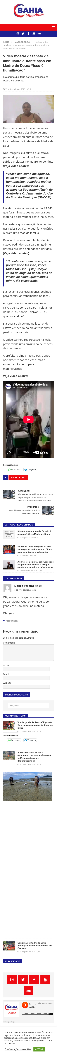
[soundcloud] (39, 34)
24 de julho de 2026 (27, 951)
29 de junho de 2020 (28, 537)
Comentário (9, 642)
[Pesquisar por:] (29, 705)
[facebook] (28, 34)
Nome (6, 665)
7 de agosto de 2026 (27, 731)
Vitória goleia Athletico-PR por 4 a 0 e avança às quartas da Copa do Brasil (35, 725)
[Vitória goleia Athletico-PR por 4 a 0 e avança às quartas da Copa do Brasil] (9, 725)
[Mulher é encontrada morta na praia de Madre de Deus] (27, 786)
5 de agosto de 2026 (27, 764)
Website (7, 682)
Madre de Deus (18, 477)
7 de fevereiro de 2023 (15, 89)
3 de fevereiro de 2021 (28, 570)
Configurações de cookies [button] (18, 1049)
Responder (12, 621)
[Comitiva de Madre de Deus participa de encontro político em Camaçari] (9, 945)
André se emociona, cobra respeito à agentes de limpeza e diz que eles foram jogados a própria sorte (35, 564)
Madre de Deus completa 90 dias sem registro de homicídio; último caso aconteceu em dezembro (34, 549)
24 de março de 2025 (28, 555)
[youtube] (33, 34)
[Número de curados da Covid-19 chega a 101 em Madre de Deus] (9, 534)
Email (6, 674)
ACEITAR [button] (39, 1049)
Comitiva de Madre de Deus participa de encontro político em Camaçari (34, 945)
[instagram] (18, 34)
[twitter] (23, 34)
